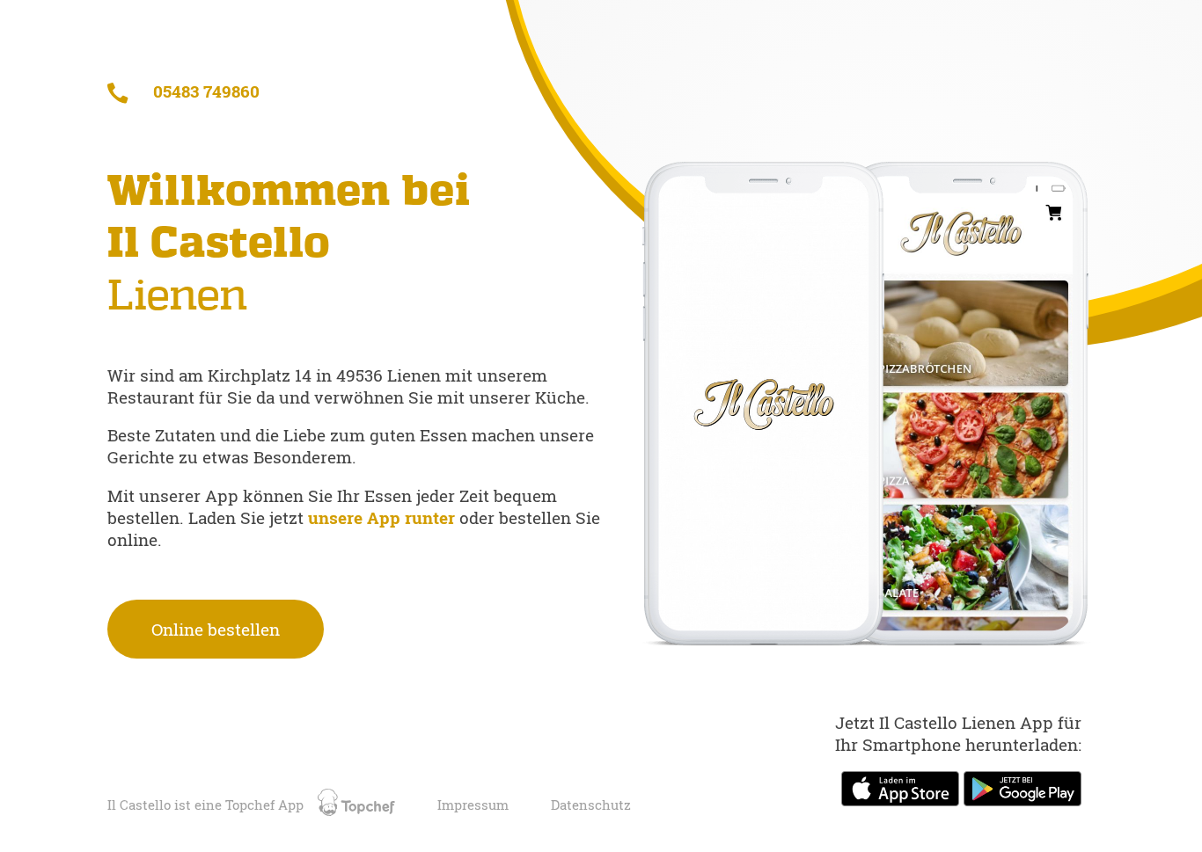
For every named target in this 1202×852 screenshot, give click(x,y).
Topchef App (266, 805)
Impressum (473, 805)
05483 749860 (204, 91)
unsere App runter (383, 517)
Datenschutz (591, 805)
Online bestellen (215, 629)
